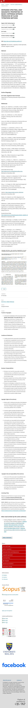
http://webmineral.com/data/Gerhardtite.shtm (11, 171)
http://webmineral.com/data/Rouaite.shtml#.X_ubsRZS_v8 (14, 215)
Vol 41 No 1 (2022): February (16, 4)
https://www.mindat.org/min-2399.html (14, 192)
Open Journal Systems (7, 610)
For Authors (4, 577)
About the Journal (7, 680)
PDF (4, 289)
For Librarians (5, 579)
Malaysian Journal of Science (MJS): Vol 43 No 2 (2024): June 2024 (15, 530)
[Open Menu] (1, 1)
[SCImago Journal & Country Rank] (14, 592)
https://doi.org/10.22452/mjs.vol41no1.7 (13, 41)
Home (2, 4)
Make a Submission (7, 537)
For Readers (4, 575)
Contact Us (19, 680)
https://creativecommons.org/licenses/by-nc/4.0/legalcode (13, 510)
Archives (7, 4)
